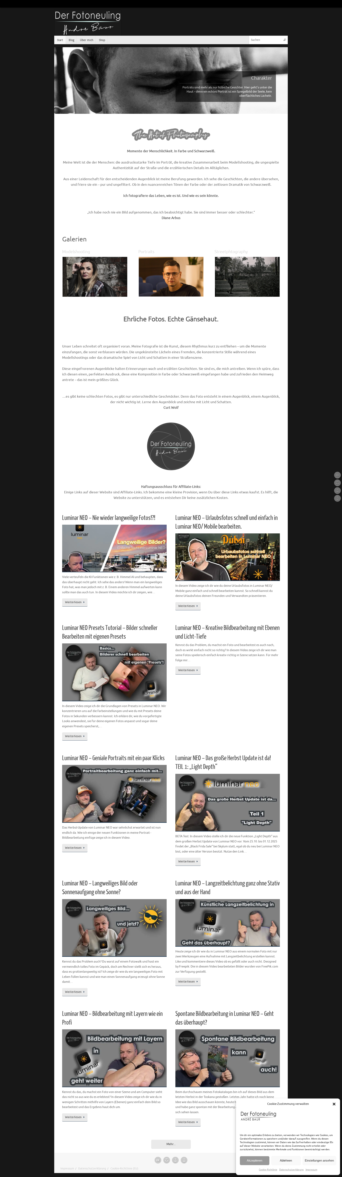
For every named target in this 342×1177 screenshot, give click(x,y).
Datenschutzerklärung (291, 1169)
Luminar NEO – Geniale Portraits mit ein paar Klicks (113, 758)
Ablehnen (286, 1160)
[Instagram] (337, 482)
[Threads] (337, 498)
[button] (334, 1104)
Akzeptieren (254, 1160)
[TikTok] (337, 490)
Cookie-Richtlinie (268, 1169)
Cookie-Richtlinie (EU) (124, 1168)
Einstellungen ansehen (319, 1160)
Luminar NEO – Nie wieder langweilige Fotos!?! (108, 518)
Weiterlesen (73, 602)
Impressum (311, 1169)
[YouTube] (337, 475)
